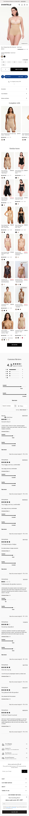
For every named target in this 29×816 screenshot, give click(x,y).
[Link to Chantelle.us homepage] (6, 5)
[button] (26, 77)
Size (2, 59)
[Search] (19, 4)
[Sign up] (24, 771)
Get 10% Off (14, 812)
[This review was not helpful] (25, 454)
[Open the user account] (22, 5)
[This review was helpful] (23, 454)
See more (14, 400)
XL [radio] (25, 62)
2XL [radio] (3, 64)
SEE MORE (14, 345)
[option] (2, 56)
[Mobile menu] (27, 5)
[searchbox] (8, 406)
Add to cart (19, 69)
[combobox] (22, 410)
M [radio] (14, 62)
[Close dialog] (26, 797)
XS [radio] (3, 62)
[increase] (8, 69)
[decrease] (2, 69)
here (8, 749)
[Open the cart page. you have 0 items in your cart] (24, 5)
